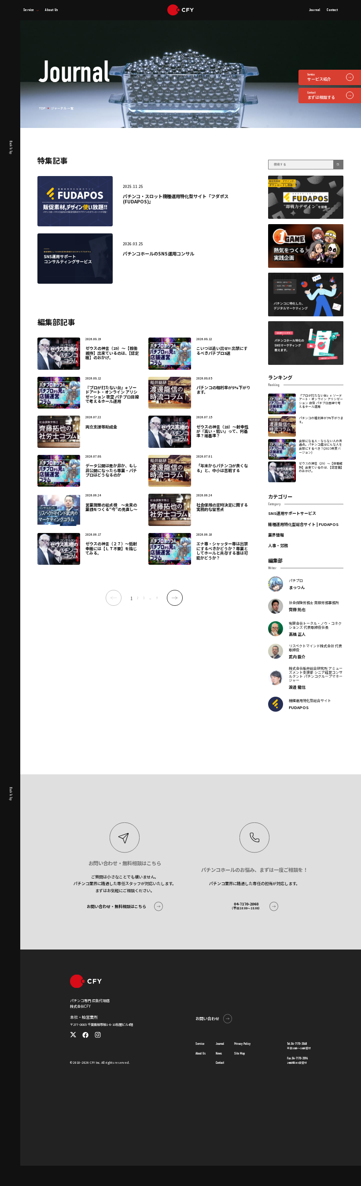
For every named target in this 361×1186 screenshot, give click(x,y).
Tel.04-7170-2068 (297, 1044)
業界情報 (276, 535)
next (175, 598)
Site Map (239, 1053)
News (219, 1053)
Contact (220, 1063)
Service (199, 1044)
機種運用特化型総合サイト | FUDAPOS (303, 524)
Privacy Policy (242, 1044)
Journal (220, 1044)
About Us (200, 1053)
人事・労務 (278, 545)
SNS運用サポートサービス (292, 513)
